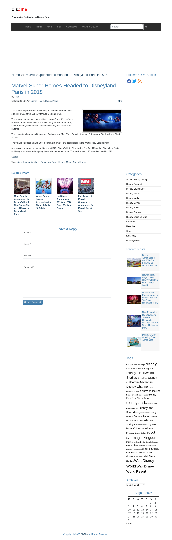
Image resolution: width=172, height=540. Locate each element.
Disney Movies (133, 203)
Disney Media (132, 198)
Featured (130, 222)
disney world (150, 425)
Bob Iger (129, 365)
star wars (131, 452)
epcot (151, 432)
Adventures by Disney (136, 179)
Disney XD (130, 428)
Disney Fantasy (143, 395)
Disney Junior (143, 398)
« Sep (129, 523)
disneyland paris (151, 403)
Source (14, 157)
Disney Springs (133, 212)
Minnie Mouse (151, 445)
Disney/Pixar (142, 378)
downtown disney (144, 428)
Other (129, 231)
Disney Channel (137, 386)
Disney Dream (131, 395)
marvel (129, 442)
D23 (135, 365)
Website (27, 255)
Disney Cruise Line (135, 189)
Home (15, 75)
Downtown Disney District (136, 433)
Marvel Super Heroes (76, 162)
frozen (129, 438)
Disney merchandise (142, 413)
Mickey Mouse (138, 445)
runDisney (131, 236)
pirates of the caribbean (134, 449)
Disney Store (140, 425)
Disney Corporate (134, 184)
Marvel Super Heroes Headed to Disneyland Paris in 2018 (67, 75)
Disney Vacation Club (136, 217)
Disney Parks (132, 207)
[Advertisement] (86, 50)
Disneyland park (132, 408)
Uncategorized (133, 240)
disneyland (135, 402)
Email (27, 244)
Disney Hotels (133, 193)
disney (151, 364)
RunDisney (153, 448)
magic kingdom (145, 438)
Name (27, 232)
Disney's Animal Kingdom (139, 368)
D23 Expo (141, 365)
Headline (130, 226)
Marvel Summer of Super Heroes (49, 162)
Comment (29, 267)
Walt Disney (139, 456)
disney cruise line (150, 390)
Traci (17, 97)
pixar (144, 449)
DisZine (84, 534)
